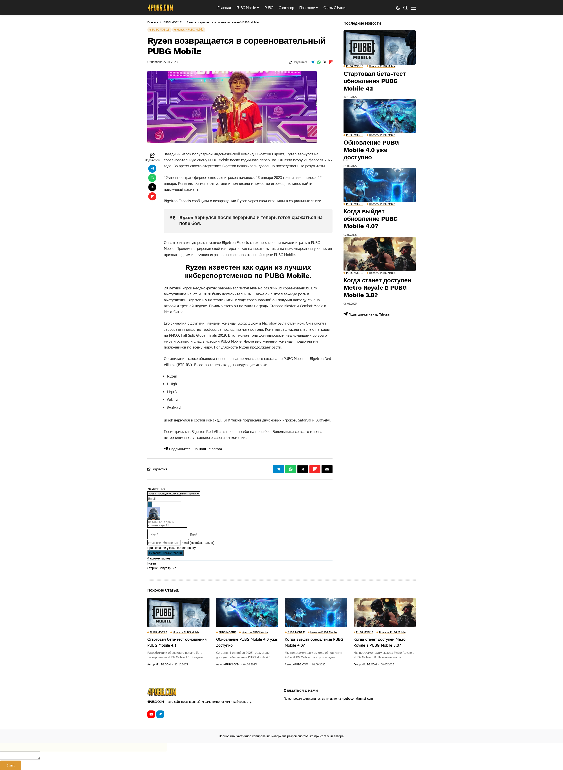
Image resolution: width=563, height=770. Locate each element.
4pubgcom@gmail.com (357, 698)
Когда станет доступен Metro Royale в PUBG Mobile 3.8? (377, 288)
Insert (11, 765)
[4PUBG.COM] (160, 7)
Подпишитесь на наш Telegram (195, 448)
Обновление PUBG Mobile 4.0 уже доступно (371, 150)
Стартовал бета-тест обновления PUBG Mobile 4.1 (375, 81)
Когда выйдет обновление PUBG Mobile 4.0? (371, 219)
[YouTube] (151, 714)
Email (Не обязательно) (198, 543)
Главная (152, 22)
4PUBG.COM (163, 664)
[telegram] (160, 714)
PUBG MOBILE (172, 22)
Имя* (193, 534)
